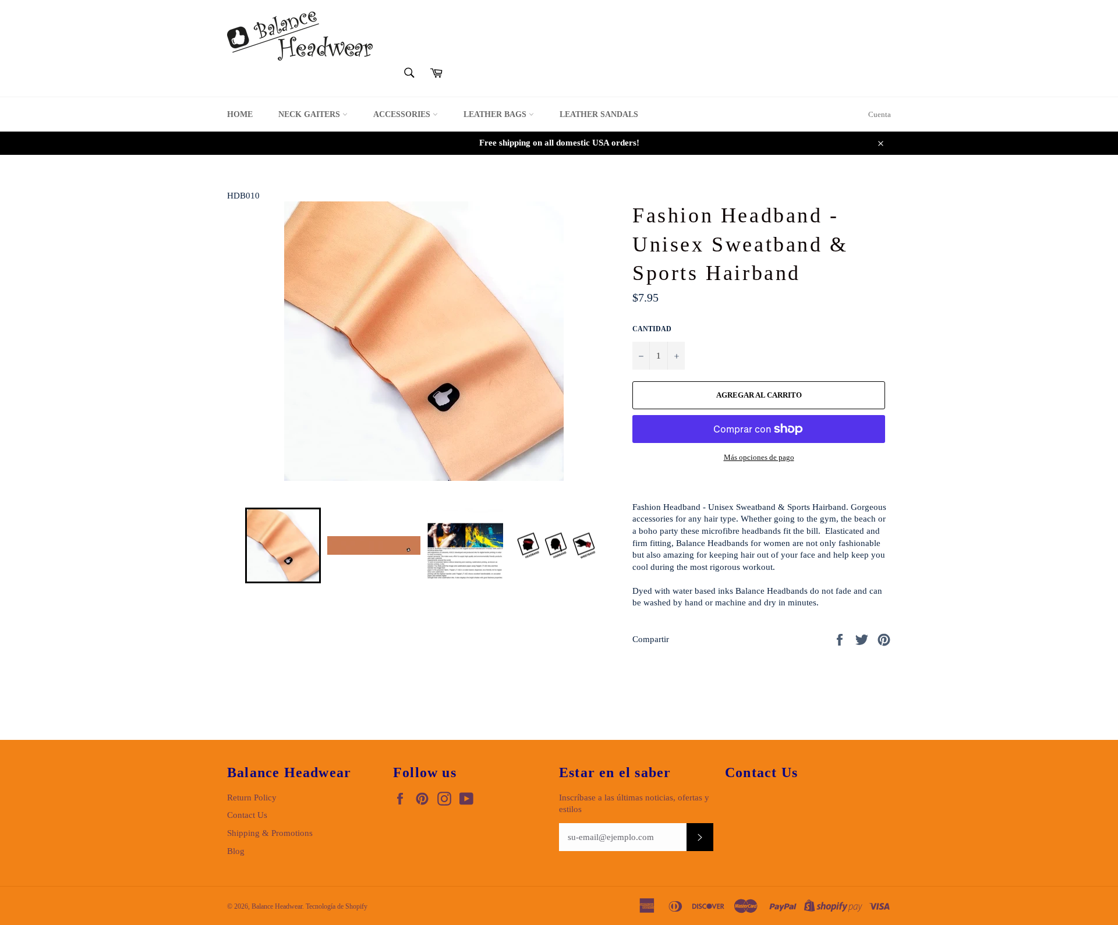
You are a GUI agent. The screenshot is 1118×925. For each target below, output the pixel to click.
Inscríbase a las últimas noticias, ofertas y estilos (634, 803)
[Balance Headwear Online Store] (300, 36)
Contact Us (247, 815)
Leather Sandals (599, 114)
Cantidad (651, 329)
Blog (236, 851)
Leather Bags (496, 114)
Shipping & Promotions (270, 833)
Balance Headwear (277, 906)
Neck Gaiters (310, 114)
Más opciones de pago (759, 457)
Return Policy (252, 797)
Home (240, 114)
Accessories (403, 114)
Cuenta (879, 114)
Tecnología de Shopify (336, 906)
